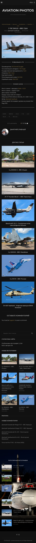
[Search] (34, 2)
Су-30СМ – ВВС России (18, 279)
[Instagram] (31, 2)
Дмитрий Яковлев (7, 424)
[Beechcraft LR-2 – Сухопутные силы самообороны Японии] (18, 210)
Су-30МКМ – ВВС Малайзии (18, 252)
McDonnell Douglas (17, 66)
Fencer (4, 442)
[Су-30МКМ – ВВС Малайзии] (18, 239)
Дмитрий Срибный (13, 30)
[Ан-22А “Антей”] (7, 468)
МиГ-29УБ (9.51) (18, 476)
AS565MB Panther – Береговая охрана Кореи (25, 386)
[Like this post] (22, 123)
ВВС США (11, 73)
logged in (12, 320)
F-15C (20, 69)
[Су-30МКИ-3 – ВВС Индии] (18, 157)
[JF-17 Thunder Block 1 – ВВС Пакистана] (18, 183)
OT (13, 75)
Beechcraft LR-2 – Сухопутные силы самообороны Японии (8, 387)
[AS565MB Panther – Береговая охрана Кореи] (26, 378)
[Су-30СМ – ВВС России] (18, 266)
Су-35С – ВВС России (20, 486)
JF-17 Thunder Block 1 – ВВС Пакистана (18, 197)
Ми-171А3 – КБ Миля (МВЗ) (16, 442)
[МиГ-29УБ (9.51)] (7, 478)
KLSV (24, 88)
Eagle (24, 69)
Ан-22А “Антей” (18, 465)
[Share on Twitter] (25, 123)
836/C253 (15, 79)
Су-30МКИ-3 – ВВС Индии (18, 170)
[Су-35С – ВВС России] (7, 488)
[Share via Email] (27, 123)
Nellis (19, 88)
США (24, 71)
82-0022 (19, 77)
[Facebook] (30, 2)
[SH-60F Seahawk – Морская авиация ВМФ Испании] (18, 292)
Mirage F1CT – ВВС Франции (23, 424)
